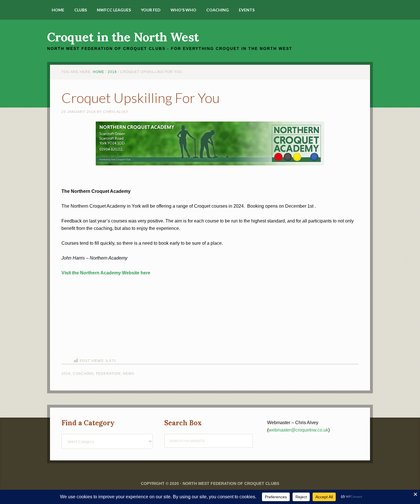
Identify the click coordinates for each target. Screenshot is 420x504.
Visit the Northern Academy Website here (105, 272)
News (128, 374)
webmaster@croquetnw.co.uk (298, 430)
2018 (66, 374)
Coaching (83, 374)
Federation (108, 374)
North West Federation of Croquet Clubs (231, 483)
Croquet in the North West (123, 37)
